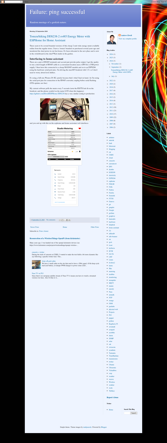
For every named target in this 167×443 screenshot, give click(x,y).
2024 (111, 61)
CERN (111, 155)
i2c (110, 230)
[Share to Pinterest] (69, 220)
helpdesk (112, 225)
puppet (111, 318)
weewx (111, 379)
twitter (111, 361)
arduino (111, 137)
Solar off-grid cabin (49, 261)
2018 (111, 87)
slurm (111, 335)
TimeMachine (113, 356)
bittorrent (112, 146)
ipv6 (110, 242)
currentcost (113, 163)
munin (111, 286)
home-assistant (114, 227)
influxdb (112, 233)
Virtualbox (112, 370)
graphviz (112, 216)
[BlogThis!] (62, 220)
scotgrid (111, 329)
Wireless (112, 382)
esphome (112, 181)
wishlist (111, 385)
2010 (111, 114)
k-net (110, 245)
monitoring (113, 277)
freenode (112, 195)
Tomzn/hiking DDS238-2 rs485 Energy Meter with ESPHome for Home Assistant (60, 38)
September (115, 67)
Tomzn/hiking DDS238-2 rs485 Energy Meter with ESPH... (122, 71)
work (110, 388)
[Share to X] (65, 220)
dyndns (111, 169)
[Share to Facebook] (67, 220)
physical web (113, 309)
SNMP (111, 338)
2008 (111, 120)
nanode (111, 289)
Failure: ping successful (57, 11)
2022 (111, 80)
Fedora (111, 190)
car (110, 152)
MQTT (111, 283)
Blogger (103, 427)
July (113, 76)
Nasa (110, 292)
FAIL (111, 187)
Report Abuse (112, 397)
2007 (111, 124)
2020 (111, 84)
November (115, 64)
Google (111, 210)
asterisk (111, 140)
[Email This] (60, 220)
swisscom (112, 347)
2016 (111, 94)
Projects (111, 312)
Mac (110, 268)
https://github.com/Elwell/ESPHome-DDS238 (47, 93)
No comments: (51, 220)
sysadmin (112, 350)
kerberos (112, 248)
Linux (111, 260)
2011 (111, 110)
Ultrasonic (112, 367)
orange (111, 300)
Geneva (111, 201)
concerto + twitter (38, 252)
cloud (111, 158)
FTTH (111, 198)
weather (111, 376)
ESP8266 (112, 178)
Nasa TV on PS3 (38, 273)
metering (112, 271)
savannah (112, 326)
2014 (111, 100)
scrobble (112, 332)
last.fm (111, 254)
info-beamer (113, 236)
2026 (111, 54)
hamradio (112, 219)
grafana (111, 213)
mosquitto (112, 280)
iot (110, 239)
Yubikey (112, 391)
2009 (111, 117)
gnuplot (111, 207)
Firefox (111, 193)
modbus (111, 274)
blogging (112, 149)
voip (110, 373)
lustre (111, 265)
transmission (113, 359)
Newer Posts (34, 227)
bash (110, 143)
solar (110, 341)
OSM (111, 303)
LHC (110, 257)
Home (65, 227)
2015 (111, 97)
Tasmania (112, 353)
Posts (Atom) (43, 231)
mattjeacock (87, 427)
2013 (111, 104)
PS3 (110, 315)
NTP (110, 297)
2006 (111, 127)
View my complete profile (128, 38)
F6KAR (111, 184)
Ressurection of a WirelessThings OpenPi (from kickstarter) (55, 238)
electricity (112, 175)
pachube (112, 306)
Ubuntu (111, 364)
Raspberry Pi (113, 324)
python (111, 321)
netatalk (111, 295)
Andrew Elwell (126, 35)
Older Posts (95, 227)
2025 (111, 57)
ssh (110, 344)
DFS (110, 166)
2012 (111, 107)
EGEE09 (112, 172)
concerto (112, 160)
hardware (112, 222)
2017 (111, 90)
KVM (111, 251)
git (110, 204)
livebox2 (112, 262)
